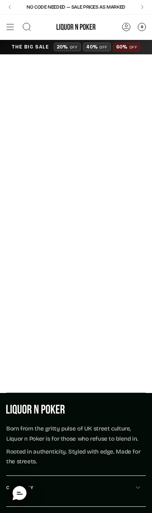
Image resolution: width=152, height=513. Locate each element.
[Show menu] (10, 27)
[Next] (142, 7)
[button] (19, 493)
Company (20, 487)
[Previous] (9, 7)
